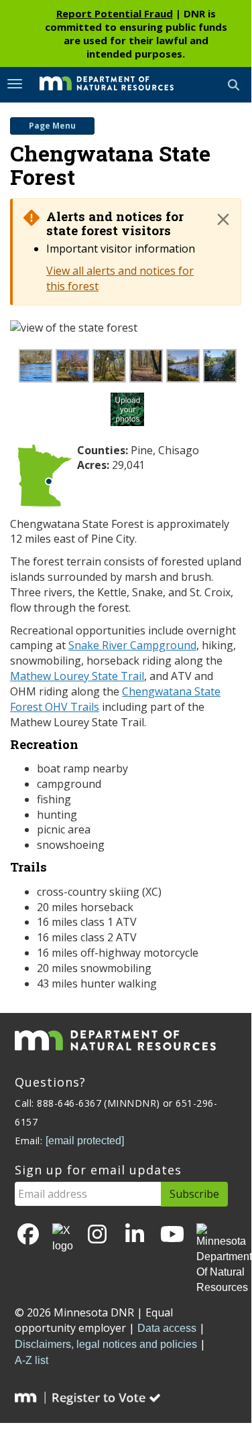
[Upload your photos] (129, 412)
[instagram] (97, 1235)
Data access (166, 1328)
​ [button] (223, 219)
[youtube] (172, 1235)
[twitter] (62, 1238)
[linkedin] (134, 1235)
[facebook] (28, 1235)
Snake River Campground (132, 645)
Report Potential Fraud (114, 13)
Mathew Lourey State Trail (77, 676)
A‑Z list (31, 1360)
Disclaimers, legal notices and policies (106, 1344)
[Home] (96, 83)
